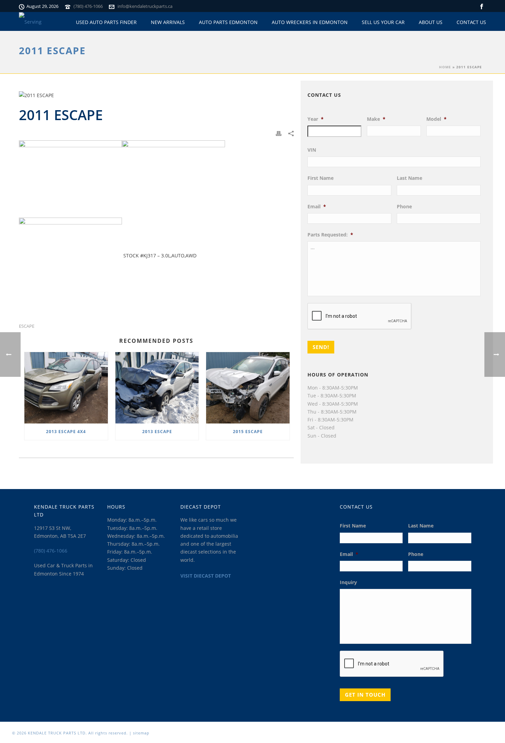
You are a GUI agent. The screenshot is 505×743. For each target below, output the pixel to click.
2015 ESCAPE (248, 431)
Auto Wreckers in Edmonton (310, 22)
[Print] (278, 133)
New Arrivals (168, 22)
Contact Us (471, 22)
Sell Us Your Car (383, 22)
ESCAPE (26, 326)
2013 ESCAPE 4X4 (66, 431)
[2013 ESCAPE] (157, 387)
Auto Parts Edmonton (228, 22)
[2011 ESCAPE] (156, 95)
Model (436, 119)
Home (445, 67)
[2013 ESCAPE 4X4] (66, 387)
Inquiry (348, 582)
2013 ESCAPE (157, 431)
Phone (404, 207)
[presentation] (359, 316)
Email (316, 207)
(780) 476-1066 (88, 6)
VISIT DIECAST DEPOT (205, 575)
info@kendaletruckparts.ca (144, 6)
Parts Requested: (330, 235)
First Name (320, 178)
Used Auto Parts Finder (106, 22)
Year (315, 119)
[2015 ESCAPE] (248, 387)
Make (376, 119)
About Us (430, 22)
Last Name (409, 178)
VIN (311, 150)
